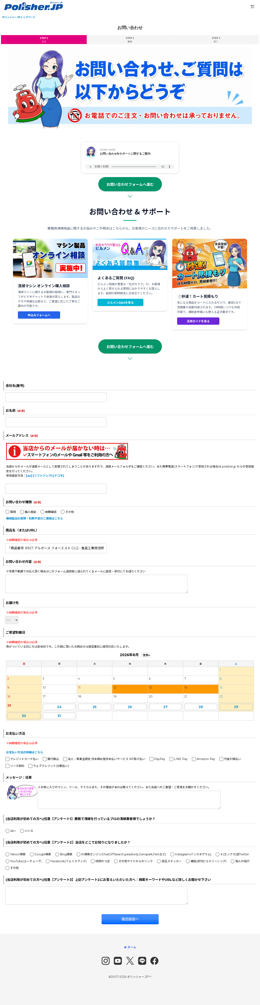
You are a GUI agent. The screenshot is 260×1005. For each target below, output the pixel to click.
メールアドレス (17, 435)
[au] (29, 475)
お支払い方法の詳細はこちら (24, 752)
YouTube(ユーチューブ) (25, 861)
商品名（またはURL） (22, 530)
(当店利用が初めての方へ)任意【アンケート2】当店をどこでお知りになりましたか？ (68, 842)
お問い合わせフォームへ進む (130, 184)
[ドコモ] (58, 475)
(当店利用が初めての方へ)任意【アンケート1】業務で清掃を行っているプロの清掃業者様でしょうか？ (80, 819)
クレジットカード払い (24, 759)
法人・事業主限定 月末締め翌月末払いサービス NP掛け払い (106, 759)
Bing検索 (66, 854)
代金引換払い (232, 759)
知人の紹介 (242, 861)
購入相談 (30, 512)
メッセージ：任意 (19, 777)
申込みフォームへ (39, 315)
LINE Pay (181, 759)
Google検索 (43, 854)
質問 (13, 512)
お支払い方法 (15, 733)
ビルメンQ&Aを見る (120, 302)
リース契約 (17, 766)
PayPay (159, 759)
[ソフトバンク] (42, 475)
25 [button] (94, 707)
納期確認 (50, 512)
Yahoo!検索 (18, 854)
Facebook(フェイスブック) (68, 861)
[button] (252, 6)
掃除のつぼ (102, 861)
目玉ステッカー (172, 861)
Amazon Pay (206, 759)
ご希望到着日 (15, 632)
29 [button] (236, 707)
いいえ (29, 831)
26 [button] (130, 707)
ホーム (132, 947)
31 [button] (59, 716)
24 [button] (59, 707)
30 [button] (24, 716)
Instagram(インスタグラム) (193, 854)
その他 (69, 512)
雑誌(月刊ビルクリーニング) (208, 861)
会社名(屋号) (15, 386)
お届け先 (12, 603)
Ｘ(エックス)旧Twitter (234, 854)
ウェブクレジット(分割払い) (51, 766)
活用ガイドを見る (198, 321)
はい (13, 831)
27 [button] (165, 707)
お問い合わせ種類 (19, 502)
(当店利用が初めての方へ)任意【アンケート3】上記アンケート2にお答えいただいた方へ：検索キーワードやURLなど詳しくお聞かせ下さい (108, 880)
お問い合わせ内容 (19, 562)
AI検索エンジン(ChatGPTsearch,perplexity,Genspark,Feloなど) (123, 854)
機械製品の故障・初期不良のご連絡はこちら (34, 518)
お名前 (10, 410)
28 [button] (201, 707)
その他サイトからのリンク (136, 861)
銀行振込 (53, 759)
